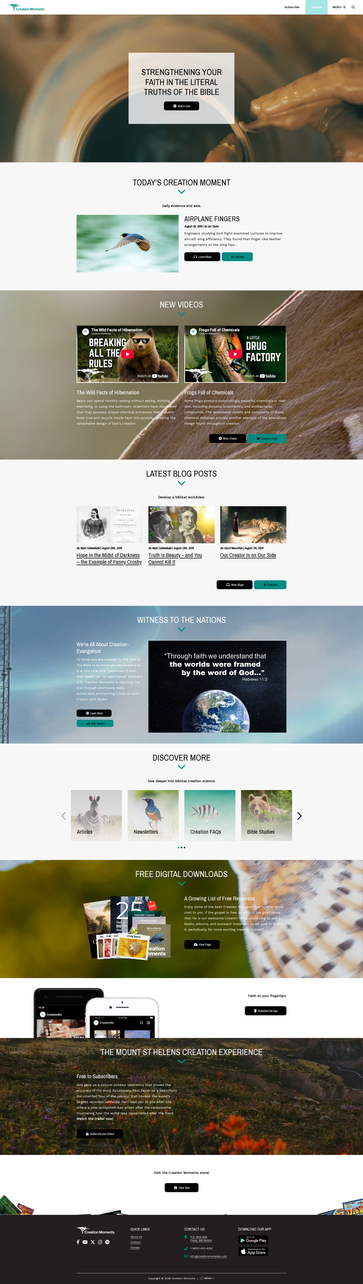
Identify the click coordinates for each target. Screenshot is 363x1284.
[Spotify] (107, 1242)
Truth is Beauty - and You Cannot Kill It (175, 558)
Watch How (183, 106)
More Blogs (237, 585)
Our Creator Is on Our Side (248, 555)
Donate (135, 1247)
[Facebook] (78, 1242)
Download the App (267, 1011)
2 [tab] (181, 847)
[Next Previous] (63, 816)
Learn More (95, 713)
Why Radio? (97, 723)
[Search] (353, 7)
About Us (136, 1236)
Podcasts (271, 585)
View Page (204, 944)
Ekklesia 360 (207, 1278)
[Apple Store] (253, 1251)
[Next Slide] (299, 816)
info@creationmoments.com (208, 1256)
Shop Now (183, 1188)
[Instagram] (100, 1242)
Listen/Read (204, 257)
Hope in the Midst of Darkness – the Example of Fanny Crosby (109, 558)
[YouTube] (85, 1242)
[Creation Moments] (26, 7)
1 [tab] (178, 847)
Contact (135, 1242)
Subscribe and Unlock (101, 1134)
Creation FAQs (268, 438)
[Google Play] (253, 1239)
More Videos (229, 438)
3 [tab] (184, 847)
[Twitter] (93, 1242)
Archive (239, 257)
